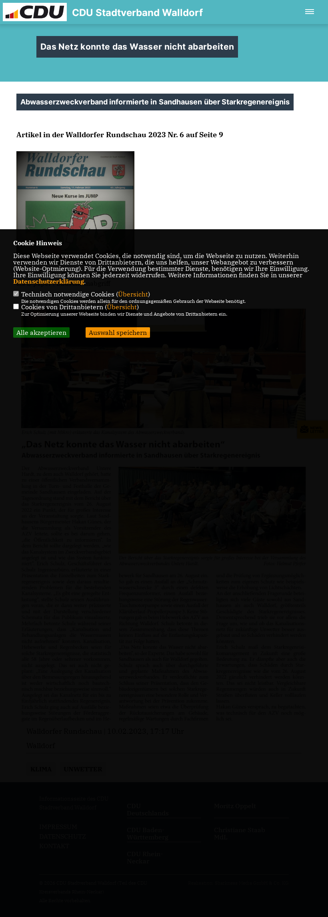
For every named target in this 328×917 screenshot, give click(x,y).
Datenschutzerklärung (48, 281)
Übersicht (133, 294)
